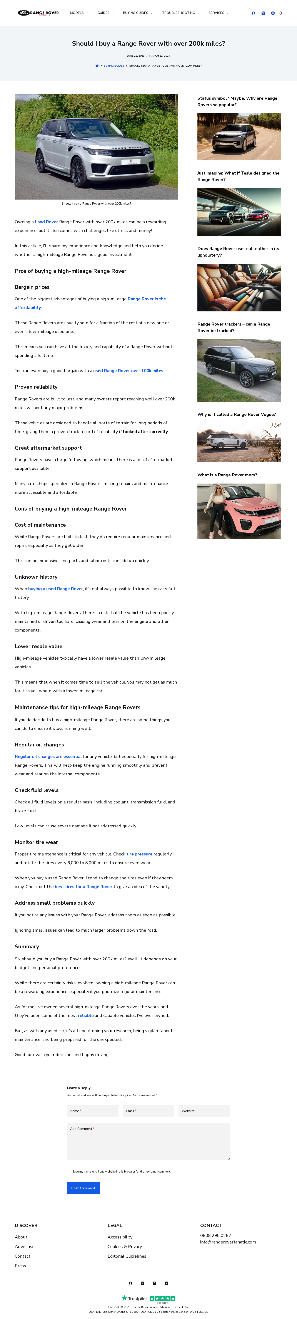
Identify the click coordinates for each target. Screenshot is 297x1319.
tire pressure (139, 854)
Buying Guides (135, 13)
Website (188, 1111)
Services (216, 13)
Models (77, 13)
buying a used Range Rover (55, 589)
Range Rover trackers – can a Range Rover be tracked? (233, 327)
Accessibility (120, 1237)
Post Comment (83, 1188)
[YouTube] (166, 1283)
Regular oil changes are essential (48, 756)
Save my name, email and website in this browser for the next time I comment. (121, 1172)
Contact (22, 1256)
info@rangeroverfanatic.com (228, 1242)
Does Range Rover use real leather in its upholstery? (238, 252)
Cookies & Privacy (125, 1247)
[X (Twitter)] (263, 13)
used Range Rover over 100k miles (128, 371)
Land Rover (46, 222)
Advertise (25, 1247)
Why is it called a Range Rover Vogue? (236, 414)
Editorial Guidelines (127, 1256)
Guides (103, 13)
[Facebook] (253, 13)
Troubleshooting (178, 13)
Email (131, 1111)
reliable (86, 1015)
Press (20, 1266)
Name (76, 1111)
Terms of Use (180, 1307)
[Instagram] (273, 13)
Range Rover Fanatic (145, 1307)
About (21, 1237)
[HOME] (97, 65)
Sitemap (165, 1307)
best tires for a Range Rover (83, 887)
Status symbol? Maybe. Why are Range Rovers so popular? (237, 101)
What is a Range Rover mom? (227, 475)
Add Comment (82, 1129)
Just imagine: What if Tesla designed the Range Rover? (238, 176)
